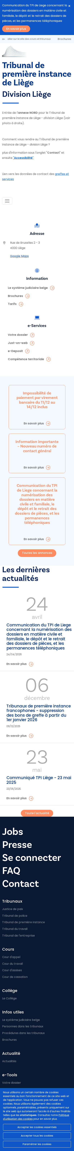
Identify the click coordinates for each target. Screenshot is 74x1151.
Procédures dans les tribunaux (23, 1033)
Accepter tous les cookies (37, 1135)
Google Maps (19, 256)
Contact (20, 883)
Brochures (64, 39)
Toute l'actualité (37, 813)
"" (23, 158)
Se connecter (31, 857)
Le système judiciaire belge (21, 1020)
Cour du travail (12, 964)
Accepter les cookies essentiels (37, 1127)
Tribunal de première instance (23, 922)
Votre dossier (11, 1083)
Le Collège (9, 998)
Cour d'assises (12, 970)
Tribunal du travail (14, 929)
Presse (17, 844)
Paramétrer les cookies (37, 1144)
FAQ (11, 870)
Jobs (12, 831)
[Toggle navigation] (7, 201)
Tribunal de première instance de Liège (36, 74)
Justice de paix (12, 909)
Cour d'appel (11, 957)
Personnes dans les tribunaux (22, 1026)
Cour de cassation (15, 977)
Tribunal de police (14, 916)
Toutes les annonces (37, 553)
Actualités (9, 1061)
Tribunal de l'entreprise (18, 935)
